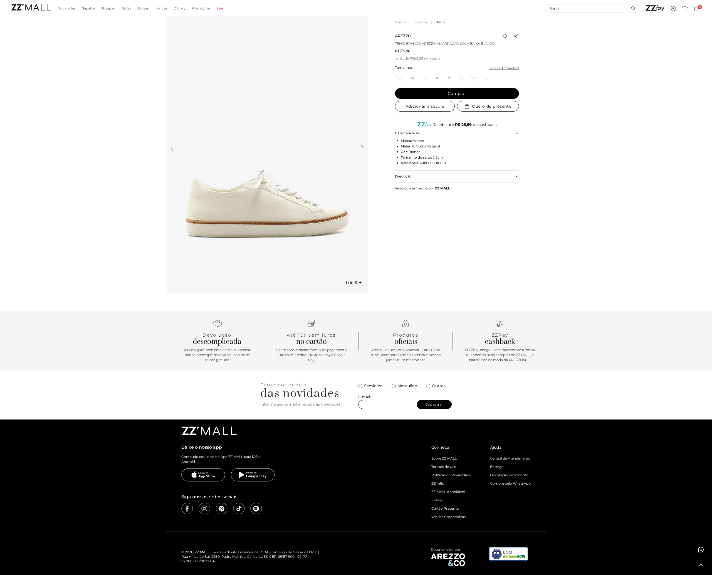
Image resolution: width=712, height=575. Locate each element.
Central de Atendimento (510, 458)
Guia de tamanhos (504, 68)
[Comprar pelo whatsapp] (701, 549)
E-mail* (365, 397)
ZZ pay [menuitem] (180, 8)
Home (400, 22)
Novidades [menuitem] (66, 8)
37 (449, 78)
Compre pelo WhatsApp (510, 483)
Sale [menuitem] (219, 8)
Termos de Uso (443, 467)
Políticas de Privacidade (451, 475)
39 (474, 78)
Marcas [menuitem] (161, 8)
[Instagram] (204, 508)
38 (461, 78)
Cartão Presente (445, 508)
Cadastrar (434, 404)
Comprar (457, 93)
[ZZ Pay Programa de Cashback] (655, 8)
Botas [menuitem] (126, 8)
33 (400, 78)
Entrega (496, 467)
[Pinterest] (222, 508)
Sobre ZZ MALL (444, 458)
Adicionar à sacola (425, 106)
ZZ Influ (437, 483)
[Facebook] (187, 508)
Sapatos (421, 22)
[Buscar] (633, 8)
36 (437, 78)
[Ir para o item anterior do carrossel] (172, 148)
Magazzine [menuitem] (201, 8)
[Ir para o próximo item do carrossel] (362, 148)
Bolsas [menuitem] (143, 8)
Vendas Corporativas (448, 517)
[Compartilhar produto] (516, 36)
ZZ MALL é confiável (448, 492)
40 (486, 78)
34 (412, 78)
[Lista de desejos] (685, 8)
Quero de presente (491, 106)
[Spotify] (256, 508)
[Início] (30, 8)
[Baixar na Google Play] (253, 475)
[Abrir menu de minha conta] (673, 8)
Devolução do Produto (509, 475)
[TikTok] (239, 508)
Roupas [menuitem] (108, 8)
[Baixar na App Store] (203, 475)
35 (425, 78)
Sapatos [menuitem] (88, 8)
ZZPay (436, 500)
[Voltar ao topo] (701, 565)
